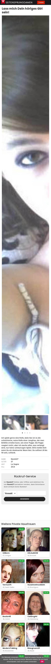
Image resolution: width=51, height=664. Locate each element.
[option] (13, 422)
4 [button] (30, 433)
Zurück (41, 2)
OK (42, 662)
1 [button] (22, 433)
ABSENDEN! (24, 499)
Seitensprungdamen (19, 2)
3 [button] (27, 433)
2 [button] (25, 433)
